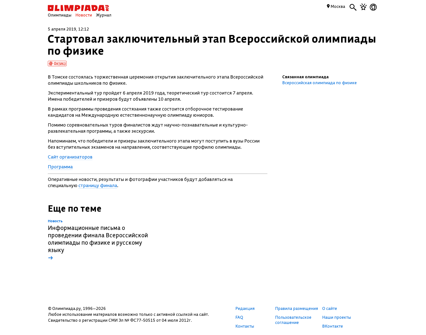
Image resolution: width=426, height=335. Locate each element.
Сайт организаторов (70, 157)
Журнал (103, 14)
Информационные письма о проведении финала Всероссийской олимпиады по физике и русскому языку (98, 240)
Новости (83, 14)
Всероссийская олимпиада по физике (319, 82)
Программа (60, 167)
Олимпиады (59, 14)
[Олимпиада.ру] (78, 8)
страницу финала (97, 185)
